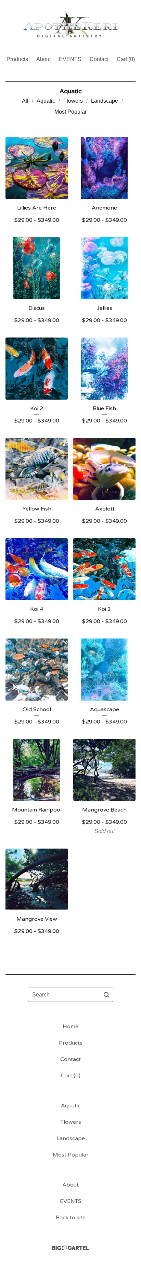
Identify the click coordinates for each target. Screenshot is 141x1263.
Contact (99, 59)
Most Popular (70, 112)
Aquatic (46, 101)
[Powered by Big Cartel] (70, 1248)
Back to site (71, 1217)
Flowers (73, 101)
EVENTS (70, 59)
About (43, 59)
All (25, 101)
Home (70, 1026)
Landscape (104, 101)
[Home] (70, 24)
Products (17, 59)
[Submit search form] (106, 995)
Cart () (126, 59)
